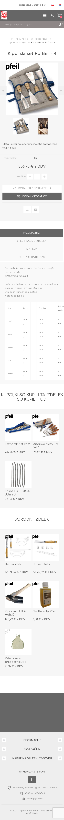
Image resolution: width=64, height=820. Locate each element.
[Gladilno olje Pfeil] (45, 594)
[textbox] (28, 24)
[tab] (31, 233)
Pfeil (35, 158)
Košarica (59, 15)
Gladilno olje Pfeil (44, 611)
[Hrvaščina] (60, 5)
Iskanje (60, 24)
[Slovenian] (52, 5)
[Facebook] (32, 779)
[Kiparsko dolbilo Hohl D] (18, 594)
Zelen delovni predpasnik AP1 (15, 660)
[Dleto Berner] (18, 547)
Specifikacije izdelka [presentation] (31, 241)
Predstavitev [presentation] (32, 233)
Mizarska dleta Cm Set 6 (45, 446)
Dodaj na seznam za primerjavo (27, 209)
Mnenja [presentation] (31, 249)
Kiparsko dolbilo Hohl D (16, 613)
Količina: (21, 176)
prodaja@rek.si (35, 799)
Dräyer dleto (41, 564)
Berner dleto (13, 564)
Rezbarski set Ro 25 (18, 444)
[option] (21, 126)
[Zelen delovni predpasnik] (18, 642)
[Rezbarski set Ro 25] (18, 427)
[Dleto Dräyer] (45, 547)
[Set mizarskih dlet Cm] (45, 427)
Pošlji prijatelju (35, 209)
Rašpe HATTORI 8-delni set (17, 493)
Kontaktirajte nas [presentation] (32, 257)
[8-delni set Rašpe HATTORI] (18, 474)
